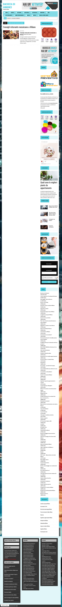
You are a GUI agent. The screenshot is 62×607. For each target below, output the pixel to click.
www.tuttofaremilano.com (28, 550)
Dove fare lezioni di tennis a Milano (10, 594)
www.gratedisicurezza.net (28, 546)
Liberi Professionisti (19, 15)
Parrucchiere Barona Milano (47, 584)
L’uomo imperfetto (44, 462)
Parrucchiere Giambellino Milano (48, 581)
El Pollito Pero (43, 427)
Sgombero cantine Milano (47, 543)
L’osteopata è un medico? (52, 219)
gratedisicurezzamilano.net (47, 579)
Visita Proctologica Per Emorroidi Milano (11, 597)
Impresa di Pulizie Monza (46, 328)
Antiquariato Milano (44, 520)
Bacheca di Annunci (44, 293)
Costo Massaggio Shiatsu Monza (30, 574)
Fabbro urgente (44, 418)
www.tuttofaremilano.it (28, 549)
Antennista (42, 362)
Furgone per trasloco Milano (46, 487)
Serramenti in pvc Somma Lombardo (49, 552)
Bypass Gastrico (44, 493)
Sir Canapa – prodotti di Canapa (47, 365)
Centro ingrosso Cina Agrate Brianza (48, 296)
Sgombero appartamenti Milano (46, 517)
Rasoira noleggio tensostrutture (47, 433)
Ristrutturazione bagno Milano (46, 509)
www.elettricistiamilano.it (28, 545)
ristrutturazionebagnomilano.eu (29, 563)
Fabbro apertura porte (45, 484)
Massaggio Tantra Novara (46, 299)
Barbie (41, 451)
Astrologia (34, 12)
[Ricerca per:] (11, 543)
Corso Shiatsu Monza (27, 572)
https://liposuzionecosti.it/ (28, 569)
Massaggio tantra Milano (28, 588)
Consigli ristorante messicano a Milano (28, 34)
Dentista (42, 515)
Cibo (48, 12)
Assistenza (26, 12)
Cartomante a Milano (45, 331)
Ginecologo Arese (52, 563)
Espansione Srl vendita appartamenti (48, 356)
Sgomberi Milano (43, 529)
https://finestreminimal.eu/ (28, 566)
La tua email (49, 270)
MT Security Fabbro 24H (45, 421)
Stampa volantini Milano (28, 584)
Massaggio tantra (44, 459)
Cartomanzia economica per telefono (10, 584)
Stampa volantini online (45, 353)
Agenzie (12, 12)
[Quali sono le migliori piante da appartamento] (49, 179)
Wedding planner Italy (46, 556)
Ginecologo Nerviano (50, 566)
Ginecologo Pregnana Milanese (48, 568)
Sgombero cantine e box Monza (47, 325)
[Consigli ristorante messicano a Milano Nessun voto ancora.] (11, 38)
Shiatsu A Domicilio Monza (28, 578)
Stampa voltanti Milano (46, 558)
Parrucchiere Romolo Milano (48, 582)
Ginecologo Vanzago (46, 571)
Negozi (28, 15)
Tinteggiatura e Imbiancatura (29, 558)
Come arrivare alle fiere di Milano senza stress (53, 206)
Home (6, 12)
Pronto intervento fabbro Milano (46, 512)
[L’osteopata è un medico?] (44, 221)
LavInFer (42, 424)
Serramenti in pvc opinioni (9, 600)
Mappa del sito (43, 393)
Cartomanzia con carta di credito (10, 589)
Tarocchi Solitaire (44, 408)
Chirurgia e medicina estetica (46, 414)
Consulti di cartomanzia (51, 226)
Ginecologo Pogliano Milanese (48, 569)
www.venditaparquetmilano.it (29, 543)
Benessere (42, 12)
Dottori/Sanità (8, 15)
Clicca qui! (42, 107)
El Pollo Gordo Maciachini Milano (47, 490)
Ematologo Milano (45, 550)
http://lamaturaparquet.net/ (29, 568)
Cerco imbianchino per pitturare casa (48, 368)
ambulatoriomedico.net (28, 562)
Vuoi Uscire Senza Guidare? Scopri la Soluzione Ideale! (52, 214)
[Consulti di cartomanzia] (44, 228)
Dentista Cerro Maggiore (47, 574)
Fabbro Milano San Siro (45, 478)
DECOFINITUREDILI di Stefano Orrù (48, 347)
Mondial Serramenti (44, 401)
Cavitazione (43, 441)
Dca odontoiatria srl (45, 470)
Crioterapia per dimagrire (46, 385)
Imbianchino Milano (44, 523)
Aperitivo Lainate (44, 308)
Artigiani (19, 12)
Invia (49, 282)
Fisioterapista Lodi (43, 531)
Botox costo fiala (44, 302)
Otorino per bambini (7, 592)
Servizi (34, 15)
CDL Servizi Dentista (45, 350)
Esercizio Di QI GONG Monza (29, 571)
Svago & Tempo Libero (43, 15)
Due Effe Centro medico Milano (47, 305)
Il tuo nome (49, 263)
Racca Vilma (43, 377)
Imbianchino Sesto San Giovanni (29, 559)
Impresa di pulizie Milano (46, 444)
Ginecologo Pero (52, 572)
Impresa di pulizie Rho (46, 562)
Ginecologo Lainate (46, 565)
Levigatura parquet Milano (46, 314)
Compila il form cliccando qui (10, 559)
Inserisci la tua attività (45, 317)
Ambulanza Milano (27, 565)
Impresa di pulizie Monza (28, 555)
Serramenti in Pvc (43, 506)
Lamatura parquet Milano (45, 503)
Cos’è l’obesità (43, 411)
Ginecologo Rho (45, 563)
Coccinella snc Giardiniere (46, 371)
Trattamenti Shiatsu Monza (28, 579)
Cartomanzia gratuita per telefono (10, 586)
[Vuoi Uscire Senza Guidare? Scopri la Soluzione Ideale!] (44, 215)
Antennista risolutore (45, 481)
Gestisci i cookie (5, 605)
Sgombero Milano (45, 545)
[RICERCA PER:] (51, 18)
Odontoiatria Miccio (45, 430)
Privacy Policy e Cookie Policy (47, 359)
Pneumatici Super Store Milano (47, 311)
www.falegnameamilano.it (28, 548)
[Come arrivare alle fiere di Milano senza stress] (44, 208)
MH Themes (16, 605)
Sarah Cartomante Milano (46, 374)
